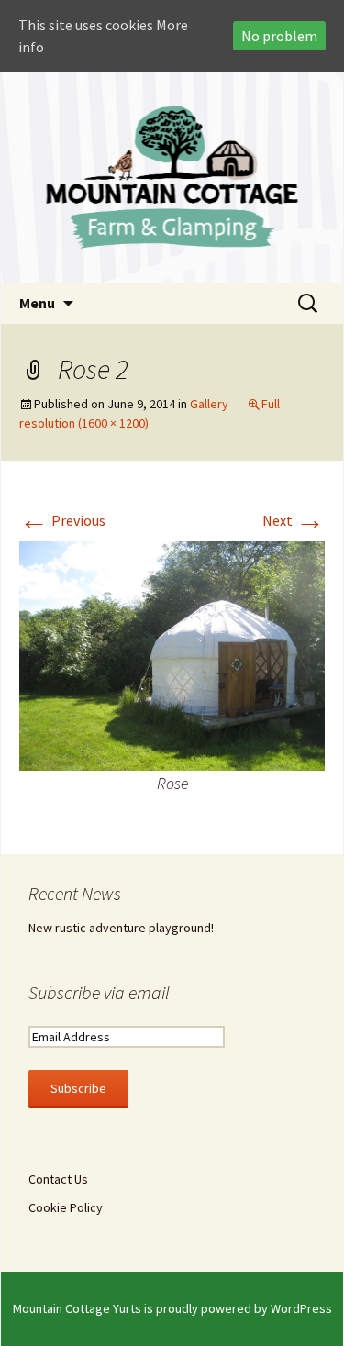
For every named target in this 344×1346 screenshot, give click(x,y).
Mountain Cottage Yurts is (84, 1308)
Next (293, 520)
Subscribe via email (99, 992)
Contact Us (58, 1179)
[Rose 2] (172, 654)
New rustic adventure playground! (121, 927)
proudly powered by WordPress (244, 1308)
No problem (279, 36)
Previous (62, 520)
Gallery (209, 403)
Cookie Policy (65, 1207)
